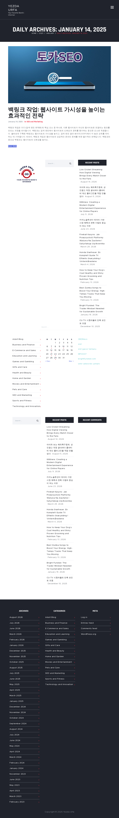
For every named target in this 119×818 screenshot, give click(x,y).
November (18, 657)
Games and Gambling (23, 362)
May (14, 684)
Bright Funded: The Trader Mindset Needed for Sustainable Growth (59, 566)
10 (64, 347)
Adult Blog (50, 617)
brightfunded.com (87, 359)
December (18, 651)
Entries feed (87, 623)
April (15, 690)
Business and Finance (23, 345)
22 (55, 354)
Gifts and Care (19, 367)
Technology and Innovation (26, 406)
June (15, 629)
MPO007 (82, 354)
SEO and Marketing (22, 395)
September (18, 724)
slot (80, 344)
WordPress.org (88, 634)
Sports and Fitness (21, 401)
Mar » (71, 361)
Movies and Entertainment (25, 384)
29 (55, 358)
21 (51, 354)
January (17, 645)
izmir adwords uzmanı (89, 364)
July (15, 623)
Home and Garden (21, 378)
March (15, 634)
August (16, 617)
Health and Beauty (21, 373)
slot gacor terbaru (87, 349)
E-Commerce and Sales (24, 350)
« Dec (47, 361)
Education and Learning (24, 356)
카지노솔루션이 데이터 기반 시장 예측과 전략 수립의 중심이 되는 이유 (60, 480)
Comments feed (89, 629)
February (17, 640)
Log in (84, 617)
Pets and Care (19, 389)
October (17, 662)
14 (51, 350)
